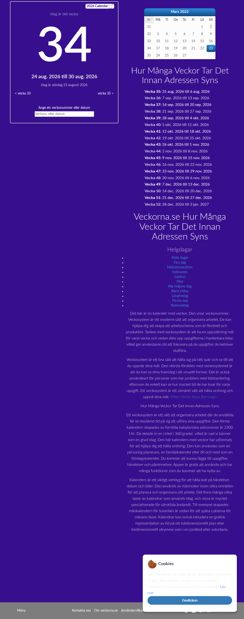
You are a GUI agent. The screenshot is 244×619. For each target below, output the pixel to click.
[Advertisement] (64, 156)
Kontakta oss (81, 610)
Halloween (180, 272)
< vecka (23, 93)
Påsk (180, 281)
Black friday (179, 291)
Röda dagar (180, 258)
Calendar (98, 6)
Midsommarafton (180, 267)
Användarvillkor (132, 610)
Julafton (180, 277)
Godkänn (190, 600)
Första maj (180, 300)
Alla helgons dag (180, 286)
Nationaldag (180, 305)
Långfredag (180, 296)
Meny (21, 610)
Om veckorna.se (106, 610)
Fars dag (180, 262)
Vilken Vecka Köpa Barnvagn (193, 397)
